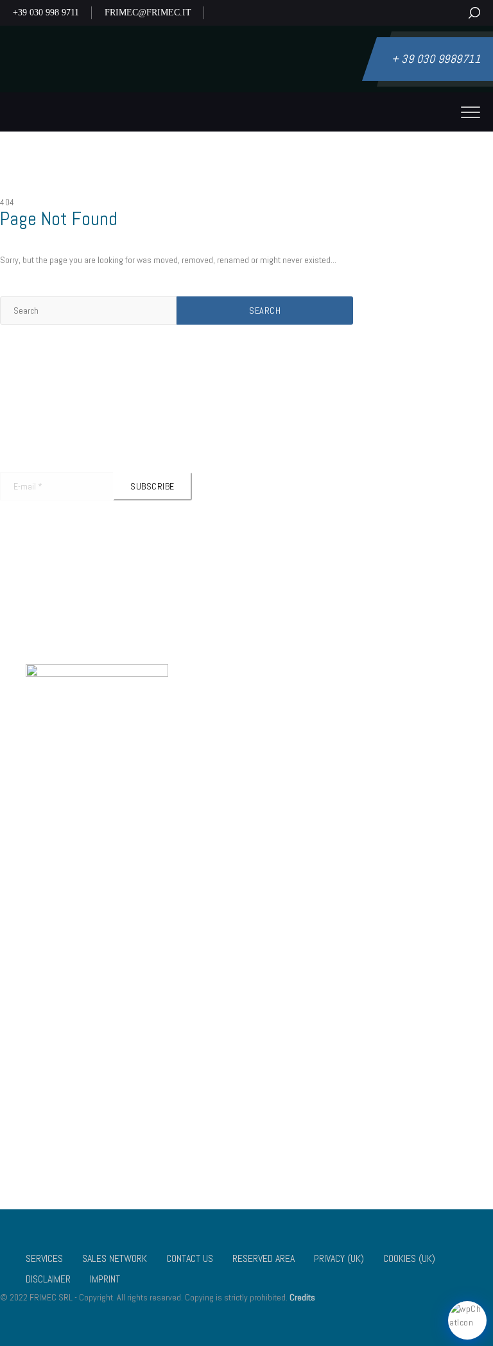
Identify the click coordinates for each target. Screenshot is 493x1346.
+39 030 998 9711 (46, 12)
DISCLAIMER (72, 1143)
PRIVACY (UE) (296, 1107)
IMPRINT (105, 1279)
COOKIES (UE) (297, 1125)
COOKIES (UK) (76, 1125)
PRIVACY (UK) (75, 1107)
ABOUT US (69, 1071)
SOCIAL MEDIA (297, 1089)
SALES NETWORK (114, 1258)
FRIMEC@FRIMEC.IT (148, 12)
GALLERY (67, 1089)
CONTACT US (295, 1071)
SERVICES (44, 1258)
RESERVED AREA (263, 1258)
